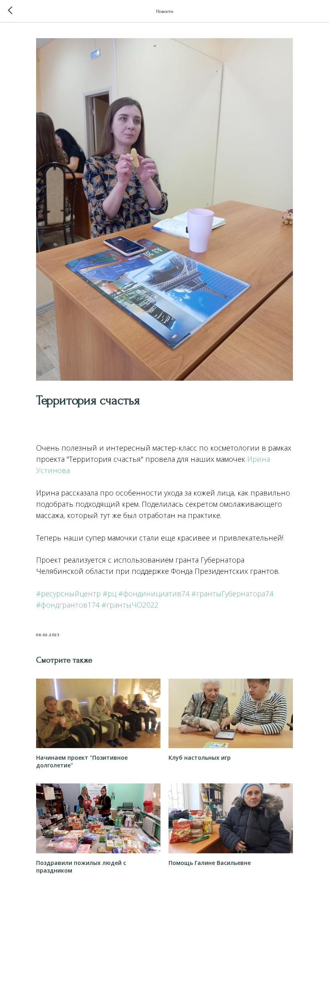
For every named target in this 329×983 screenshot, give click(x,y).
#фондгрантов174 (68, 605)
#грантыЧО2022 (130, 605)
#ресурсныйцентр (68, 593)
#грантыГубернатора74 (232, 593)
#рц (109, 593)
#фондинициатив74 (153, 593)
